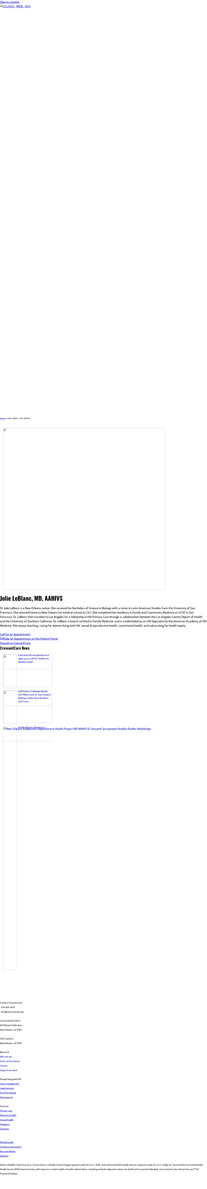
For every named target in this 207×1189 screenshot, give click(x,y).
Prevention (24, 349)
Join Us (9, 396)
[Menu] (1, 254)
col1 (15, 266)
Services (10, 305)
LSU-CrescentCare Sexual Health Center (39, 352)
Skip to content (9, 2)
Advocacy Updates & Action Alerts (30, 405)
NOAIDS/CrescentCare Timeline (35, 284)
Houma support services (31, 387)
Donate (10, 411)
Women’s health (8, 1115)
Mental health (26, 331)
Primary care (6, 1110)
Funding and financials (30, 287)
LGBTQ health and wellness (33, 320)
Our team (24, 296)
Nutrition (23, 325)
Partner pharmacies (29, 343)
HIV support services (23, 364)
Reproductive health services (33, 317)
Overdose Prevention (30, 334)
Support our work (8, 1070)
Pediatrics (24, 323)
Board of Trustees (28, 275)
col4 (15, 302)
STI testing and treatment (32, 355)
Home (9, 261)
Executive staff (26, 278)
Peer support (25, 379)
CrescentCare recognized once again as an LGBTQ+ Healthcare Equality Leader (33, 658)
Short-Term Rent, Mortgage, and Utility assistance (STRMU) (48, 385)
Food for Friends (27, 381)
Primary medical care (29, 311)
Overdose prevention (11, 1146)
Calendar (10, 393)
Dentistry (24, 328)
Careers (17, 399)
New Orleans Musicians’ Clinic (33, 340)
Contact (10, 408)
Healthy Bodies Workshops (31, 727)
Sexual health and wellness (26, 346)
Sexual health (6, 1119)
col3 (15, 290)
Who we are (25, 272)
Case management (28, 370)
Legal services (26, 376)
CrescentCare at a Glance (31, 281)
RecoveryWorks (27, 337)
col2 (15, 270)
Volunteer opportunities (25, 402)
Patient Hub (12, 390)
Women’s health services (31, 314)
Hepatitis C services (29, 361)
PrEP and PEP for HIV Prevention (35, 358)
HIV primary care (27, 373)
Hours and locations (29, 293)
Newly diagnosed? (28, 367)
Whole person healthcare (25, 308)
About (9, 264)
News (22, 299)
